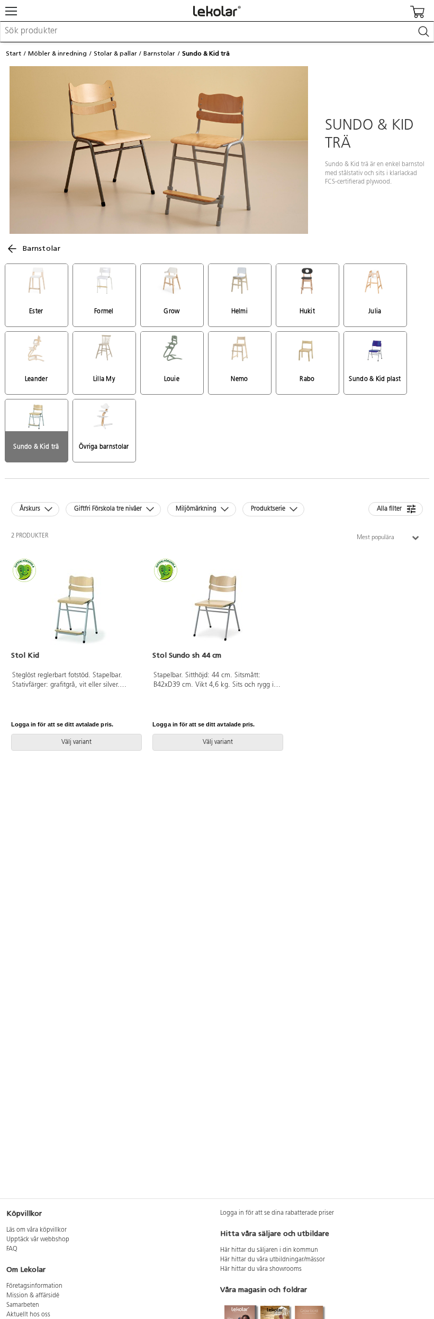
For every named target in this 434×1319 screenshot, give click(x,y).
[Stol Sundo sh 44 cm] (216, 605)
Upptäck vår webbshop (37, 1239)
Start (13, 53)
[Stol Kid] (75, 605)
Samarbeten (22, 1305)
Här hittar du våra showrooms (261, 1269)
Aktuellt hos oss (28, 1315)
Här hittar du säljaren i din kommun (269, 1250)
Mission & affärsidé (32, 1296)
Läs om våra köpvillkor (36, 1230)
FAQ (11, 1249)
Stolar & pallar (115, 53)
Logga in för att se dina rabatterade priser (277, 1213)
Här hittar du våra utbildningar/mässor (272, 1260)
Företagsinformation (34, 1286)
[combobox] (217, 31)
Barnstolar (159, 53)
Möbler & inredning (57, 53)
